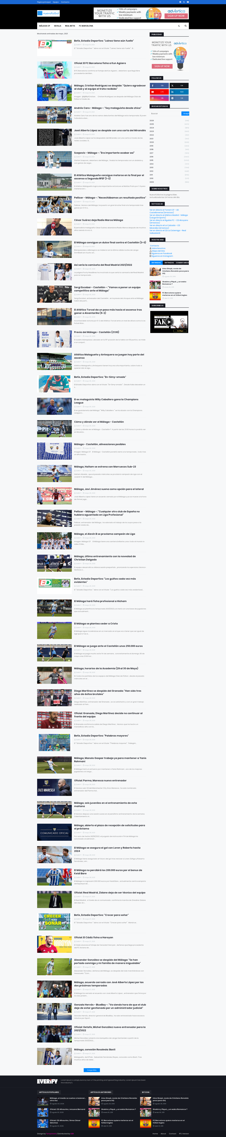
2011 (169, 175)
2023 (169, 131)
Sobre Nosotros (158, 248)
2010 (169, 178)
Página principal (44, 2)
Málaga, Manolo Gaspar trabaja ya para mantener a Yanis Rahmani (110, 759)
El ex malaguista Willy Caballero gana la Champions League (106, 401)
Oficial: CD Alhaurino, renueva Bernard (67, 1109)
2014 (169, 164)
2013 (169, 167)
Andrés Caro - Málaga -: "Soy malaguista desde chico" (107, 108)
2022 (169, 135)
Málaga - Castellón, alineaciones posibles (100, 444)
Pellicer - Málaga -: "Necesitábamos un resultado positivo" (110, 197)
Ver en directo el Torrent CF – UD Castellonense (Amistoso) (164, 211)
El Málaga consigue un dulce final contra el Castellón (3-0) (110, 242)
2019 (169, 146)
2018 (169, 149)
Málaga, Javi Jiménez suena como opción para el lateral (109, 489)
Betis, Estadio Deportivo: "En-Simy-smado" (100, 377)
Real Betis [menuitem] (70, 26)
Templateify (51, 1133)
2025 (169, 124)
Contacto (65, 2)
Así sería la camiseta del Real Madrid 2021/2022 (103, 265)
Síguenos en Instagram (162, 256)
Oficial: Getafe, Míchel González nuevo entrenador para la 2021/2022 (110, 1028)
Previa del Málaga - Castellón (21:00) (96, 332)
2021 (169, 138)
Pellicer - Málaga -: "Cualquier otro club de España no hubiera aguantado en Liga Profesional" (107, 513)
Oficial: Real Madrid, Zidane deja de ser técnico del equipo (109, 892)
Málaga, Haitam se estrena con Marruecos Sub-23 (105, 466)
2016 (169, 156)
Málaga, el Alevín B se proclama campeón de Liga (104, 534)
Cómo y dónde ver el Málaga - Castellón (99, 421)
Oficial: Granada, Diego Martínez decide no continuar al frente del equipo (108, 715)
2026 (169, 120)
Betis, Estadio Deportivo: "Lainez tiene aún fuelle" (104, 40)
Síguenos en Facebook (161, 253)
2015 (169, 160)
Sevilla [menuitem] (57, 26)
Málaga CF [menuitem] (44, 26)
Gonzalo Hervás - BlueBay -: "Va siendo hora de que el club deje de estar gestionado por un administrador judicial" (110, 1006)
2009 (169, 182)
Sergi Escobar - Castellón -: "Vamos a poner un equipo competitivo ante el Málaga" (107, 289)
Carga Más (92, 1070)
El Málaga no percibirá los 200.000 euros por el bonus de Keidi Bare (108, 872)
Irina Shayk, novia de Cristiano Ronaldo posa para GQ (175, 271)
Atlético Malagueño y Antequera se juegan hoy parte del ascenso (109, 356)
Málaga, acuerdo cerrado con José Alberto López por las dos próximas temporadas (109, 984)
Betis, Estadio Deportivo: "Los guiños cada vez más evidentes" (105, 580)
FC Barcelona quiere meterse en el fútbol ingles (174, 294)
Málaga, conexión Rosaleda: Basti (94, 1049)
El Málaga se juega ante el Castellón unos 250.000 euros (108, 646)
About (163, 1133)
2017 (169, 153)
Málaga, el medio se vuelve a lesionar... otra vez (68, 1099)
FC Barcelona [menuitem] (86, 26)
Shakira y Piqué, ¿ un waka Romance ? (174, 283)
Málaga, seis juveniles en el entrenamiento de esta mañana (105, 804)
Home (155, 1133)
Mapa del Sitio (158, 251)
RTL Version (184, 1133)
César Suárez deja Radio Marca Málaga (98, 220)
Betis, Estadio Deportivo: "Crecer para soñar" (101, 915)
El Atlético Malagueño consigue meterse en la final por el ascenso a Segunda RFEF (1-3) (109, 177)
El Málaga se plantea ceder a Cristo (96, 623)
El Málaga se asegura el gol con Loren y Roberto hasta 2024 (107, 849)
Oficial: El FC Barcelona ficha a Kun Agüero (100, 63)
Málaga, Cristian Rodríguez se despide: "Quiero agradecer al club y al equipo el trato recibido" (110, 87)
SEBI (72, 1133)
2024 (169, 128)
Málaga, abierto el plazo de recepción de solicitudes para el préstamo (109, 827)
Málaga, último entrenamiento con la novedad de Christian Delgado (105, 558)
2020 (169, 142)
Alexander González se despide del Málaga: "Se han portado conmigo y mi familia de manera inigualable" (107, 961)
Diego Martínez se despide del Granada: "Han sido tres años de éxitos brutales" (107, 692)
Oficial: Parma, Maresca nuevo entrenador (100, 780)
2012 (169, 171)
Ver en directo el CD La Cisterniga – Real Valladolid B (168, 231)
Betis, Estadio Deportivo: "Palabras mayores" (101, 735)
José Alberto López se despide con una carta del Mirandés (110, 130)
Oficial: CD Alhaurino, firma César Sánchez (65, 1121)
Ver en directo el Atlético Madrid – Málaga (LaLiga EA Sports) (169, 216)
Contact (172, 1133)
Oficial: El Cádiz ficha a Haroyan (93, 937)
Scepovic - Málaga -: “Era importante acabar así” (104, 152)
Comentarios (182, 262)
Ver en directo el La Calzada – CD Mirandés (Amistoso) (165, 226)
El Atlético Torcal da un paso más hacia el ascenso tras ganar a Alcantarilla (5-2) (108, 311)
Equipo (56, 2)
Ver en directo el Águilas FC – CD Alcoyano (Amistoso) (169, 221)
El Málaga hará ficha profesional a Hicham (100, 601)
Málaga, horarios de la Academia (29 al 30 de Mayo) (106, 668)
